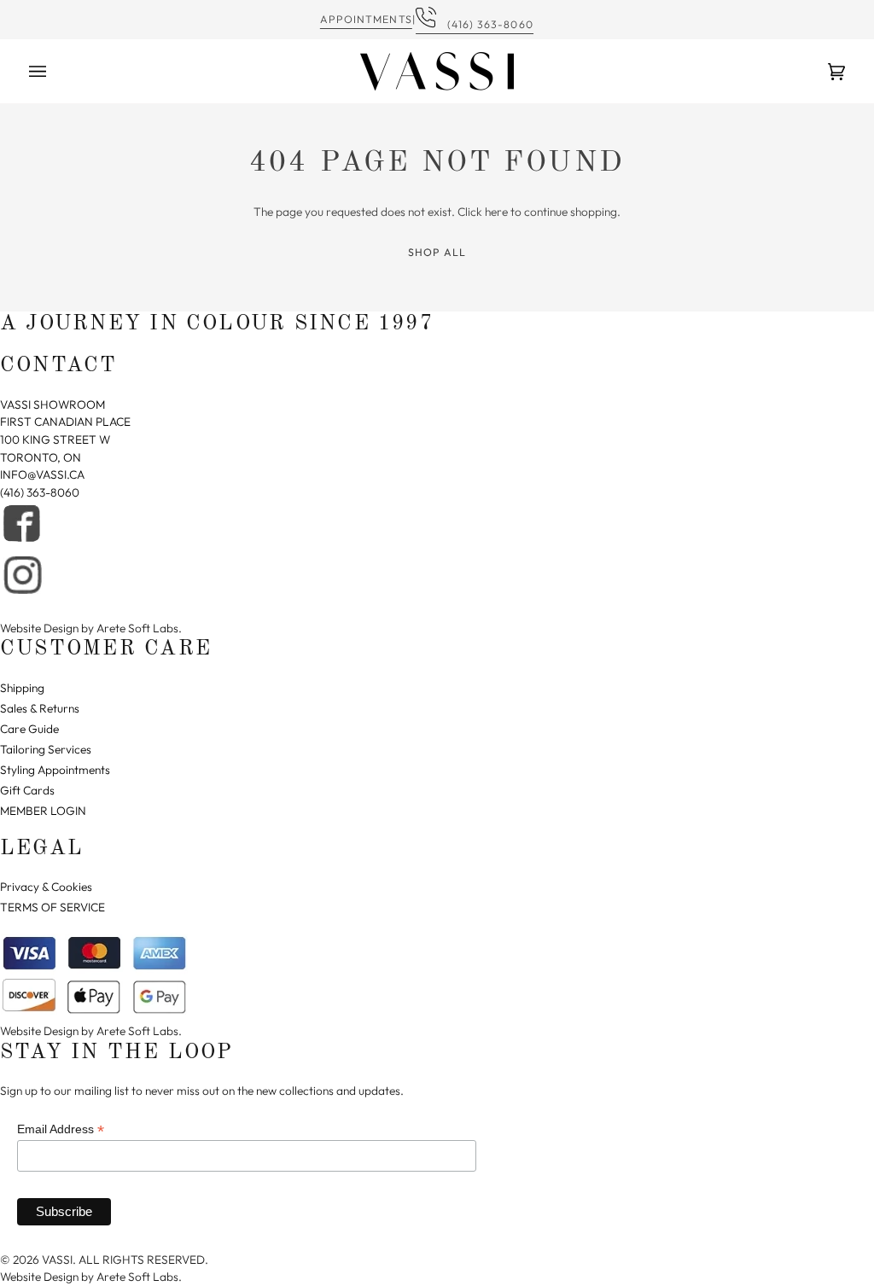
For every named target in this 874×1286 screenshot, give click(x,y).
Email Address (60, 1129)
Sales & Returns (39, 708)
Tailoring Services (45, 749)
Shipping (22, 687)
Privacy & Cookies (46, 886)
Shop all (437, 252)
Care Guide (29, 728)
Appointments (366, 19)
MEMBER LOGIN (43, 810)
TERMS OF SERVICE (52, 907)
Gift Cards (27, 790)
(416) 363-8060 (485, 24)
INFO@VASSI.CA (42, 474)
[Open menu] (54, 71)
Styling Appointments (55, 769)
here (496, 211)
